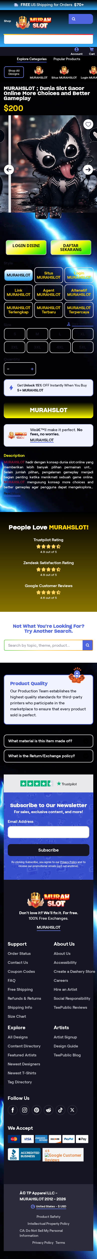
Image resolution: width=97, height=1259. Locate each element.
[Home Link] (33, 22)
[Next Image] (88, 170)
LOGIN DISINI (26, 245)
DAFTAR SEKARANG (71, 247)
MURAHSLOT (48, 410)
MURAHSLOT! (69, 527)
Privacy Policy (68, 862)
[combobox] (48, 39)
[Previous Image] (9, 170)
